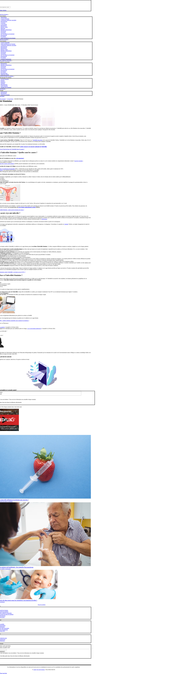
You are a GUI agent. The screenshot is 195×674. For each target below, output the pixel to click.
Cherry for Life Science (39, 669)
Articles (4, 10)
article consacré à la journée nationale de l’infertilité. (33, 146)
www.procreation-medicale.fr (34, 328)
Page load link (3, 673)
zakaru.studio (48, 672)
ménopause (44, 219)
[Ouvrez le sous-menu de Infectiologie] (5, 89)
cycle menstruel (20, 158)
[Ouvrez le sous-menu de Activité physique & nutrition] (13, 76)
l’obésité (66, 224)
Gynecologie (10, 99)
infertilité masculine (37, 140)
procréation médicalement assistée (27, 207)
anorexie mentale (78, 161)
